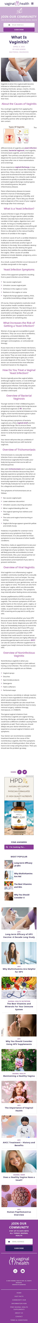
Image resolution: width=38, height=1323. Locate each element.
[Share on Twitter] (24, 772)
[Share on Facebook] (19, 772)
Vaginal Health (19, 1073)
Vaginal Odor (19, 1175)
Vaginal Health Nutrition (19, 1001)
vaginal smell (22, 423)
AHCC (33, 640)
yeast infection (30, 148)
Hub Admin (20, 49)
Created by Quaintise (19, 1284)
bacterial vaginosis (16, 150)
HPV (19, 932)
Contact (19, 1316)
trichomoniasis (15, 469)
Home (19, 1293)
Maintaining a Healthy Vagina (19, 1076)
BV (21, 409)
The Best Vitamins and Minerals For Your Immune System (19, 1006)
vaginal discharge (22, 167)
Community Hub (19, 1300)
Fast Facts (19, 1296)
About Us (19, 1313)
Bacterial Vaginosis (19, 52)
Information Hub (19, 1303)
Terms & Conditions (19, 1320)
